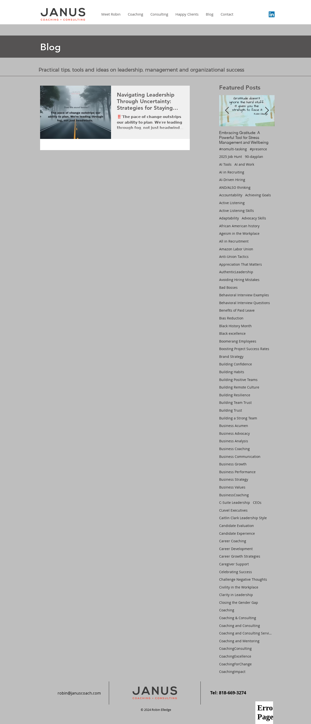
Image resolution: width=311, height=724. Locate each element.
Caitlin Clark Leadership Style (243, 518)
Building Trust (230, 410)
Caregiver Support (234, 564)
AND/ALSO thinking (235, 187)
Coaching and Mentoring (239, 641)
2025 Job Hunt (230, 156)
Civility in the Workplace (238, 587)
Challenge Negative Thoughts (243, 579)
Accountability (230, 195)
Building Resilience (234, 395)
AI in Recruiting (231, 172)
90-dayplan (254, 156)
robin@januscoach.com (79, 693)
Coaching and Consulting (239, 625)
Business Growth (233, 464)
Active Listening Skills (236, 210)
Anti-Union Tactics (234, 256)
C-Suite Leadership (234, 502)
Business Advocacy (234, 433)
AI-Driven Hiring (232, 179)
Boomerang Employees (237, 341)
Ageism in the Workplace (239, 233)
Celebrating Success (235, 572)
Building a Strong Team (238, 418)
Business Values (232, 487)
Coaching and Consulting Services (246, 633)
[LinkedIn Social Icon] (272, 14)
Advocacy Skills (254, 218)
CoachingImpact (232, 671)
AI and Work (244, 164)
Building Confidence (235, 364)
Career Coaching (232, 541)
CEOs (257, 502)
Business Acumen (233, 425)
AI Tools (225, 164)
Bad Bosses (228, 287)
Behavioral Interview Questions (244, 302)
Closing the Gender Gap (238, 602)
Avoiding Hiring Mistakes (239, 279)
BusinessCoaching (234, 495)
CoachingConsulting (235, 648)
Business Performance (237, 472)
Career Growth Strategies (239, 556)
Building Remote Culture (239, 387)
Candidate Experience (237, 533)
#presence (258, 149)
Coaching (226, 610)
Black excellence (232, 333)
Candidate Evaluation (236, 525)
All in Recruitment (234, 241)
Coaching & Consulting (237, 617)
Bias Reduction (231, 318)
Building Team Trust (235, 402)
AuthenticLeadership (236, 272)
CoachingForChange (235, 664)
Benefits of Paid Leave (237, 310)
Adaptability (229, 218)
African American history (239, 226)
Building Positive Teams (238, 379)
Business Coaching (234, 448)
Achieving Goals (258, 195)
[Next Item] (267, 110)
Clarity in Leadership (236, 594)
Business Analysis (233, 441)
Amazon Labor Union (236, 249)
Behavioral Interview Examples (244, 295)
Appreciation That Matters (240, 264)
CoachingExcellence (235, 656)
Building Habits (231, 372)
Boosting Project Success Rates (244, 348)
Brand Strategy (231, 356)
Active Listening (232, 202)
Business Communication (239, 456)
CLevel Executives (233, 510)
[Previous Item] (227, 110)
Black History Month (235, 326)
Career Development (236, 548)
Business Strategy (233, 479)
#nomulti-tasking (233, 149)
